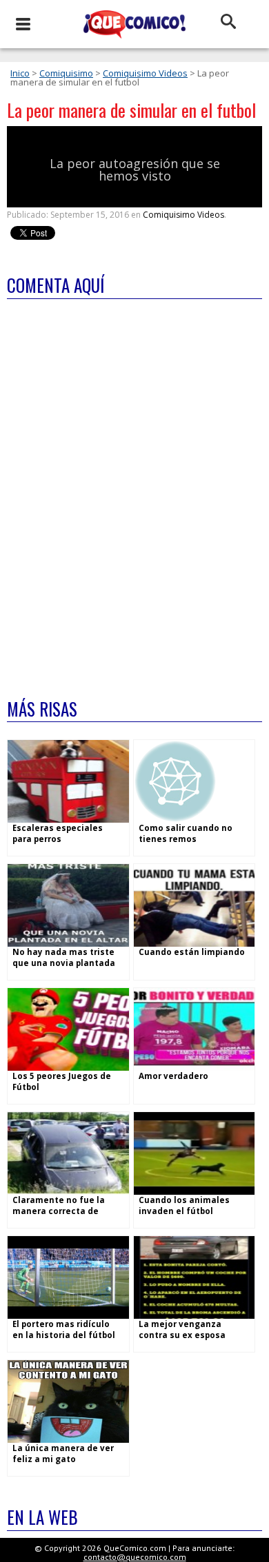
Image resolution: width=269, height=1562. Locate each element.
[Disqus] (134, 490)
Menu (22, 24)
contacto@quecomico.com (134, 1557)
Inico (20, 73)
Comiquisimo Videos (145, 73)
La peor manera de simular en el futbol (131, 109)
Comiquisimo (66, 73)
